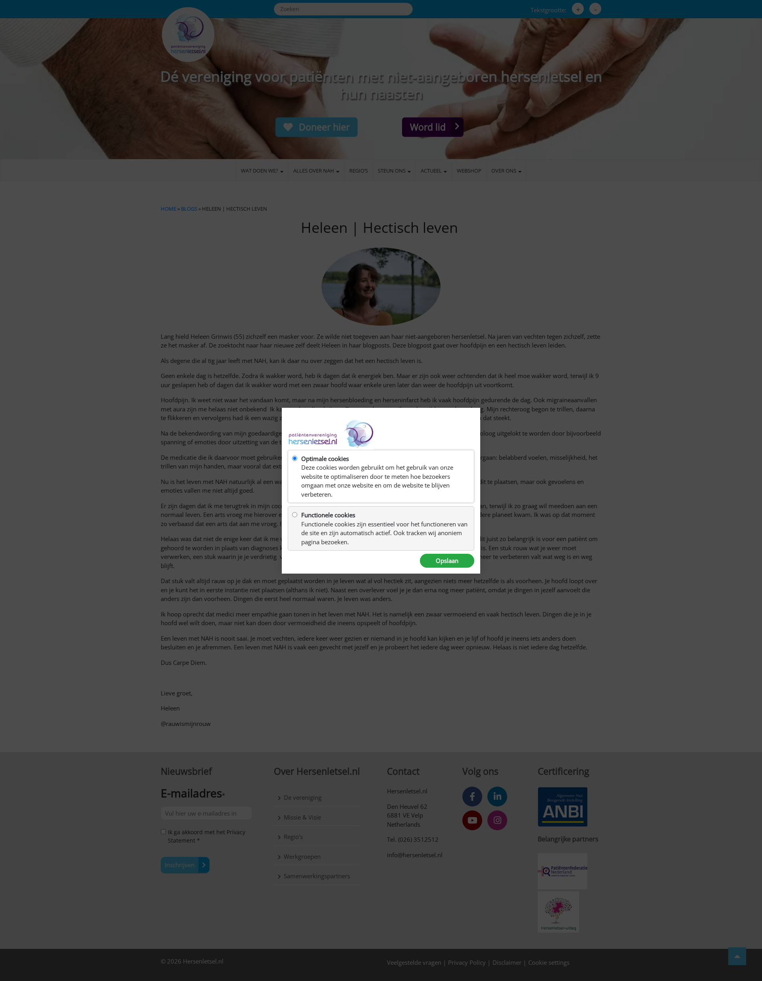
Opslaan (447, 560)
